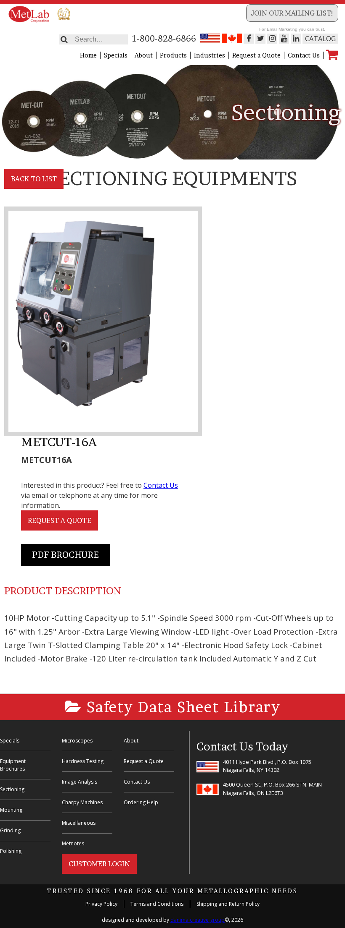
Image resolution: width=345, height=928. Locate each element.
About (144, 55)
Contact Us (304, 55)
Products (173, 55)
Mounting (11, 809)
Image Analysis (79, 781)
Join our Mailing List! (292, 13)
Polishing (10, 851)
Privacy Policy (101, 903)
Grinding (10, 830)
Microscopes (77, 740)
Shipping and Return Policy (228, 903)
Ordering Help (141, 802)
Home (88, 55)
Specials (115, 55)
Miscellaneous (79, 822)
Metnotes (73, 843)
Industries (209, 55)
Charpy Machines (82, 802)
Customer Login (99, 864)
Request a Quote (256, 55)
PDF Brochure (65, 555)
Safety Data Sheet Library (181, 707)
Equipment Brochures (13, 765)
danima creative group (197, 919)
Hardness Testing (83, 761)
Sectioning (12, 789)
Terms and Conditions (156, 903)
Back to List (34, 179)
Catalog (320, 38)
